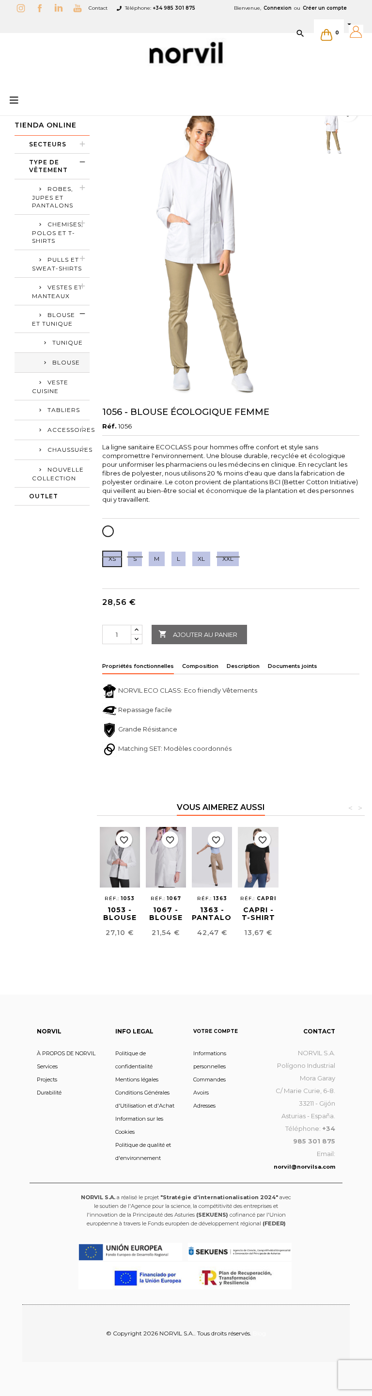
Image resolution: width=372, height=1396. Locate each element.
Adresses (204, 1105)
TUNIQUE (67, 342)
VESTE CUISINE (50, 387)
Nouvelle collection (58, 474)
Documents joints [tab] (292, 666)
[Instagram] (23, 8)
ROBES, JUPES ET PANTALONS (52, 197)
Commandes (209, 1079)
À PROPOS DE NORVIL (66, 1053)
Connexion (278, 8)
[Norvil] (186, 53)
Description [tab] (243, 666)
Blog (259, 1333)
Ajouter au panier (197, 634)
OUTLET (43, 496)
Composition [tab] (200, 666)
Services (47, 1066)
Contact (98, 8)
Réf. (109, 426)
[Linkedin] (61, 8)
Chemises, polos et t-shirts (57, 232)
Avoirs (201, 1092)
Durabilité (49, 1092)
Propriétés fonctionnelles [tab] (138, 666)
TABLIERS (63, 409)
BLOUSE (66, 362)
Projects (47, 1079)
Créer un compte (325, 8)
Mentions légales (136, 1079)
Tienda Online (46, 125)
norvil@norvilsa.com (304, 1166)
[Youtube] (80, 8)
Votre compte (215, 1031)
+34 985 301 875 (174, 8)
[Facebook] (42, 8)
